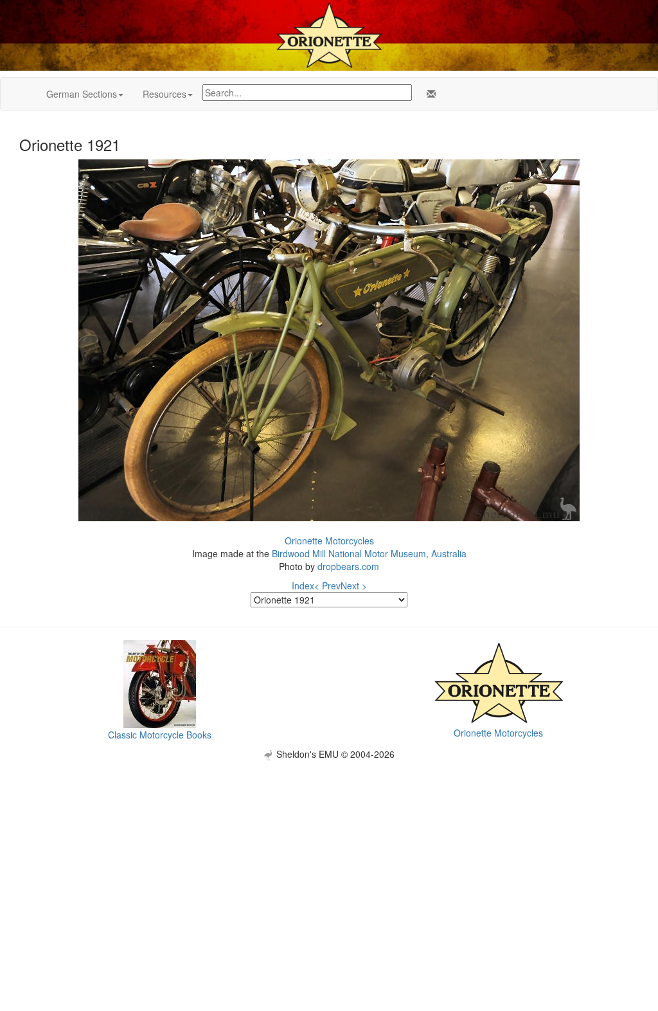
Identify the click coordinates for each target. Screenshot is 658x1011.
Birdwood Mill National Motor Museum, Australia (369, 553)
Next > (354, 585)
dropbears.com (348, 566)
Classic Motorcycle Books (159, 734)
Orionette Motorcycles (329, 540)
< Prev (327, 585)
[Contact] (428, 94)
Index (303, 585)
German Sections (81, 93)
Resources (164, 93)
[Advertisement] (329, 850)
